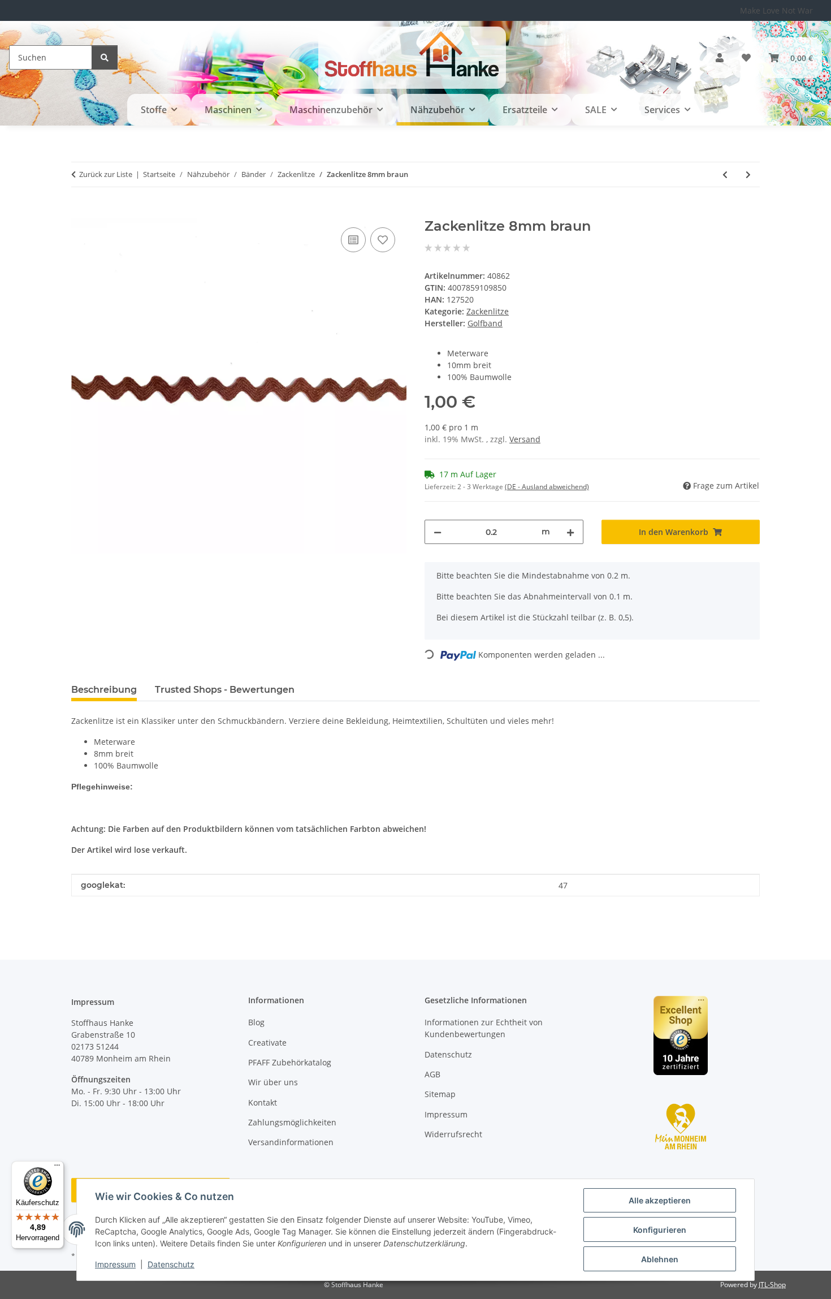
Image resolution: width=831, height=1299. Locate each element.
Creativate (267, 1042)
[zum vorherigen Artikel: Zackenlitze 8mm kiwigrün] (725, 174)
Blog (256, 1022)
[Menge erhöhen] (570, 531)
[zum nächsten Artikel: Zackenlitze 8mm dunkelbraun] (748, 174)
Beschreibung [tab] (104, 689)
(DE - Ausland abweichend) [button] (547, 486)
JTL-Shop (772, 1284)
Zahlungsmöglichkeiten (292, 1122)
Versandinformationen (291, 1142)
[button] (720, 57)
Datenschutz (171, 1264)
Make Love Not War (776, 10)
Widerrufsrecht (453, 1134)
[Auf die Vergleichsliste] (353, 239)
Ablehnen (659, 1259)
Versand (524, 439)
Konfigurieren (659, 1230)
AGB (432, 1074)
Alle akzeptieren (660, 1200)
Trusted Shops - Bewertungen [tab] (225, 689)
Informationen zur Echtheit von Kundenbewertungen (484, 1028)
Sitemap (440, 1094)
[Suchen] (105, 57)
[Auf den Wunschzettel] (382, 239)
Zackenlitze (487, 311)
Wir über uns (273, 1082)
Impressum (115, 1264)
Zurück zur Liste (105, 174)
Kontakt (262, 1102)
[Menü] (57, 1168)
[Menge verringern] (437, 531)
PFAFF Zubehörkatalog (289, 1062)
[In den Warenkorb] (80, 212)
